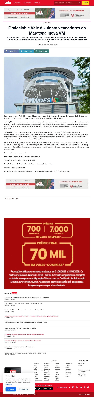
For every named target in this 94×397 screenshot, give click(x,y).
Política (57, 380)
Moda (56, 370)
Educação (46, 374)
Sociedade (68, 370)
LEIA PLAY (37, 3)
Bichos (35, 369)
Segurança (68, 369)
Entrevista (46, 378)
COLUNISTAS (27, 3)
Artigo (35, 365)
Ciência (36, 376)
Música (57, 376)
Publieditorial (69, 363)
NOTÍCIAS (17, 3)
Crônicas (46, 365)
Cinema (36, 378)
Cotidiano (46, 363)
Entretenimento (48, 376)
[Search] (79, 3)
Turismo (68, 374)
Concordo (11, 389)
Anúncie (80, 365)
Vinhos (67, 376)
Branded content (38, 370)
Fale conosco (81, 363)
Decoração (47, 369)
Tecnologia (68, 372)
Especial (46, 380)
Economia (46, 372)
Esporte (57, 363)
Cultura (46, 367)
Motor (56, 372)
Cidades (36, 374)
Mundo (57, 374)
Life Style (57, 367)
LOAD (88, 394)
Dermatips (47, 370)
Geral (56, 365)
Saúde (67, 367)
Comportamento (38, 380)
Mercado (14, 293)
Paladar (57, 378)
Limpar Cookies (23, 389)
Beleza (35, 367)
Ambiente (36, 363)
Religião (68, 365)
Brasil (35, 372)
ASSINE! (85, 2)
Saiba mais (9, 384)
